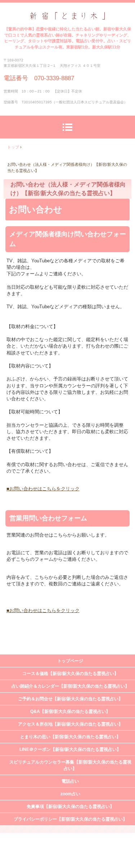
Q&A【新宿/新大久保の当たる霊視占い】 (70, 711)
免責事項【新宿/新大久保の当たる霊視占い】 (70, 806)
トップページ (70, 660)
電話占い (70, 781)
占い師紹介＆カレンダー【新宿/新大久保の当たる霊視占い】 (70, 686)
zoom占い (70, 793)
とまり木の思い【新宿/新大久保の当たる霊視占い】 (70, 736)
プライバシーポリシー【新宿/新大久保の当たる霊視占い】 (70, 819)
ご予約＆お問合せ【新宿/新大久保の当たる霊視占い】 (70, 698)
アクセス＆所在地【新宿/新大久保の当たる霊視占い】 (70, 724)
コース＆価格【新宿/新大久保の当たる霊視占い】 (70, 673)
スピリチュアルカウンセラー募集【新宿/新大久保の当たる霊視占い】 (70, 765)
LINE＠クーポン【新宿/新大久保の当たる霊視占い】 (70, 749)
